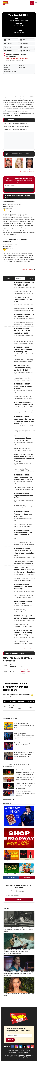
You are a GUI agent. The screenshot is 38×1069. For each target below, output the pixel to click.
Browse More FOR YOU (18, 764)
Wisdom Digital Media (24, 1055)
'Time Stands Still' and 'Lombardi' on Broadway (16, 240)
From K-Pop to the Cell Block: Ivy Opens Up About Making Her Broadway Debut (25, 786)
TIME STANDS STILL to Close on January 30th (23, 403)
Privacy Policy (23, 1057)
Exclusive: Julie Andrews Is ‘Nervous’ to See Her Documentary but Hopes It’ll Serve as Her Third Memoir (19, 929)
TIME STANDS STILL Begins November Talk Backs (23, 495)
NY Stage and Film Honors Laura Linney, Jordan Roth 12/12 (22, 367)
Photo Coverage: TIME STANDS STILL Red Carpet (24, 617)
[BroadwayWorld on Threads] (28, 1046)
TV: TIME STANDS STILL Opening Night (23, 602)
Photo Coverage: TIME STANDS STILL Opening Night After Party (23, 632)
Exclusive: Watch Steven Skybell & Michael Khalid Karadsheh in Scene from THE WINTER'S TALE (25, 772)
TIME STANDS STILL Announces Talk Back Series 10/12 (23, 586)
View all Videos (8, 799)
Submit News (13, 1052)
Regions (20, 1052)
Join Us (28, 1050)
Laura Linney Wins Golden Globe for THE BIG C (17, 126)
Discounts (27, 877)
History (9, 47)
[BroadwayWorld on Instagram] (16, 1046)
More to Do (26, 51)
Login (27, 3)
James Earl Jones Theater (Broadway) (16, 55)
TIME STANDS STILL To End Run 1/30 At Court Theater (23, 386)
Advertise (11, 1050)
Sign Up (19, 190)
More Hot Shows (11, 877)
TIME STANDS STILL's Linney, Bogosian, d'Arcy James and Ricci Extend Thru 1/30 (24, 420)
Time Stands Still (9, 202)
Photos (9, 51)
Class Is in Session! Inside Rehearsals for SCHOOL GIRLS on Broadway (25, 793)
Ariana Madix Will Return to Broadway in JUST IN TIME (19, 994)
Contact (22, 1050)
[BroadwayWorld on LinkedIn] (20, 1046)
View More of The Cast (27, 172)
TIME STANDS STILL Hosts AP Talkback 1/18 (15, 123)
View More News (28, 649)
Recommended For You (10, 718)
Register (22, 3)
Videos (25, 40)
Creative (9, 43)
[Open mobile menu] (36, 3)
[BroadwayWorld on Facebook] (12, 1046)
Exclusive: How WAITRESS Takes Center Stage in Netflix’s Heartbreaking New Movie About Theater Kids (19, 973)
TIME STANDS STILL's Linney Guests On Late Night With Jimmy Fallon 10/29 (24, 551)
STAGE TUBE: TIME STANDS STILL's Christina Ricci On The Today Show (24, 569)
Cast (8, 40)
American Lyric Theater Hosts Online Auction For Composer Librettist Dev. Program (24, 457)
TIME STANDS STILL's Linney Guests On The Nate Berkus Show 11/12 (23, 477)
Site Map (26, 1052)
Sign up (19, 899)
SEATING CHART (24, 58)
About (16, 1050)
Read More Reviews (27, 269)
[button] (32, 3)
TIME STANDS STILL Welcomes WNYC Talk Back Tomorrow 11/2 (23, 532)
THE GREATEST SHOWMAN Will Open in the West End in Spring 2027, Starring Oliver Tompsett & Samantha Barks (17, 951)
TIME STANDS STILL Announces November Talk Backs (23, 514)
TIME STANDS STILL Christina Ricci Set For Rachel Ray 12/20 (23, 331)
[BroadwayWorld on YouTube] (32, 1046)
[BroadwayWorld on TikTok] (24, 1046)
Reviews (25, 47)
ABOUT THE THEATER (11, 58)
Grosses (25, 43)
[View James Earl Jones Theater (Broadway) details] (19, 84)
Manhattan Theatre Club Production (26, 671)
